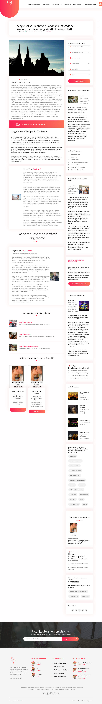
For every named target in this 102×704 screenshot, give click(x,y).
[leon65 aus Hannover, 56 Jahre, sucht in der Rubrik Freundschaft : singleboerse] (33, 663)
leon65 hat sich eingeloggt (85, 662)
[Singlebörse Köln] (73, 435)
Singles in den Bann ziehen (78, 167)
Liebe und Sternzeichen (72, 301)
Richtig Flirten (75, 159)
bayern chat (73, 494)
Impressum (90, 701)
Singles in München (82, 406)
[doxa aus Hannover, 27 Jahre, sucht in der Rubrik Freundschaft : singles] (33, 669)
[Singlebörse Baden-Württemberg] (13, 347)
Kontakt (74, 701)
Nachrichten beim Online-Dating (79, 162)
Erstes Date (74, 157)
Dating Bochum (59, 673)
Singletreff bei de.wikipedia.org (79, 375)
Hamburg (74, 540)
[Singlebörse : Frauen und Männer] (73, 99)
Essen (80, 543)
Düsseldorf (76, 543)
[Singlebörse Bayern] (13, 323)
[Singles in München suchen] (73, 409)
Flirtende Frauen (75, 154)
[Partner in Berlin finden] (73, 395)
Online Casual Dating (90, 4)
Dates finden (67, 4)
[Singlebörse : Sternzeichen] (84, 306)
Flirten (81, 499)
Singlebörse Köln (84, 432)
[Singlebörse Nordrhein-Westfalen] (13, 335)
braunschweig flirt (74, 465)
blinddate (72, 485)
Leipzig (80, 542)
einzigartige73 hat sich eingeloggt (84, 669)
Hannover (18, 391)
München (79, 540)
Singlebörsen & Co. (57, 4)
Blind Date (72, 499)
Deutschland (20, 31)
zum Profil (18, 409)
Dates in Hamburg (85, 420)
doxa (38, 668)
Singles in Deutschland (34, 4)
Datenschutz (81, 701)
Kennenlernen (84, 494)
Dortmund (75, 542)
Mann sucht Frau (74, 504)
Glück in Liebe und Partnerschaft (78, 591)
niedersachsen (29, 31)
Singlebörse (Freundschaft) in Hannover (17, 396)
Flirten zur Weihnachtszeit (78, 169)
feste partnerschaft (75, 475)
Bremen (70, 542)
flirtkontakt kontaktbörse (76, 489)
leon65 (38, 662)
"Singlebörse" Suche (79, 81)
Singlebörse (24, 79)
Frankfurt (84, 542)
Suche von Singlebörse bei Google (80, 373)
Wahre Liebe (85, 596)
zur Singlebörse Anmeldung (79, 283)
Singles (85, 504)
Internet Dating (74, 596)
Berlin (69, 540)
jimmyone (39, 674)
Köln (83, 540)
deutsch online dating (75, 470)
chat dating (73, 456)
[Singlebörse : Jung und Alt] (84, 189)
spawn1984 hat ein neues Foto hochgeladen (84, 675)
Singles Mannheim (59, 666)
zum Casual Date (75, 164)
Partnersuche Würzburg (61, 663)
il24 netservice (25, 701)
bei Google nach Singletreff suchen (80, 378)
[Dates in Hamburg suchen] (73, 422)
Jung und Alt (72, 186)
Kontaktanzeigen (77, 4)
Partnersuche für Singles (61, 670)
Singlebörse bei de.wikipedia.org (79, 370)
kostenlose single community (77, 480)
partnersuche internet (75, 461)
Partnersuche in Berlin (84, 392)
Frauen (82, 96)
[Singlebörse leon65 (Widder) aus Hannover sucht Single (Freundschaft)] (73, 529)
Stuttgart (70, 543)
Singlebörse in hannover (21, 82)
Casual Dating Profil (60, 677)
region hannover (39, 31)
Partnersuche (46, 4)
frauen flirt (82, 485)
